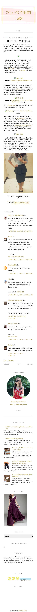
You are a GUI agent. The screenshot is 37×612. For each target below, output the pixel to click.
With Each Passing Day (15, 300)
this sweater (11, 105)
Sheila (10, 236)
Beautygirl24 (12, 265)
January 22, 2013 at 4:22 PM (20, 231)
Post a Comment (8, 360)
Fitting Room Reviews (23, 204)
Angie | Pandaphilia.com (15, 215)
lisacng (10, 345)
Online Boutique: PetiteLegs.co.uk (14, 438)
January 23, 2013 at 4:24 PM (20, 339)
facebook (15, 201)
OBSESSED (20, 292)
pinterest (27, 201)
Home (18, 364)
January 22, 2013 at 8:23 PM (20, 273)
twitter (21, 201)
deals (14, 204)
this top (18, 89)
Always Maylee (12, 323)
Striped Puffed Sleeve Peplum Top (21, 80)
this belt (11, 69)
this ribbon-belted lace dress (23, 125)
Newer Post (7, 364)
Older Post (30, 364)
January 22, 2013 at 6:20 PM (20, 259)
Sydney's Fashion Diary (18, 15)
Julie (9, 279)
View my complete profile (18, 404)
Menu (18, 31)
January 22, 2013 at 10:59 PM (20, 295)
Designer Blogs (23, 610)
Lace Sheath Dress (25, 111)
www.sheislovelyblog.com (16, 256)
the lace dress (20, 118)
